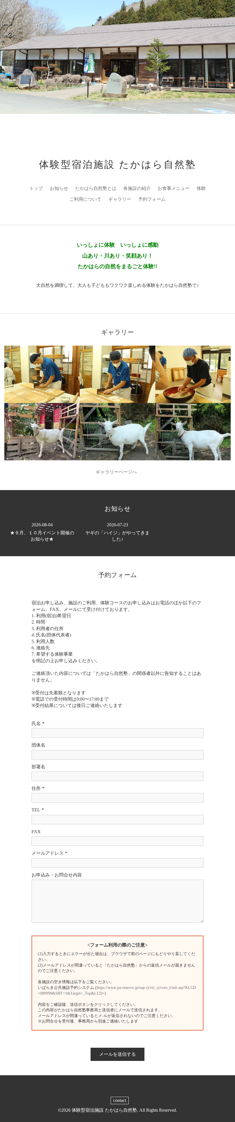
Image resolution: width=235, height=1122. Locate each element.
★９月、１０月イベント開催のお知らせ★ (42, 531)
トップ (36, 188)
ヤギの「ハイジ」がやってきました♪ (117, 531)
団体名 (38, 745)
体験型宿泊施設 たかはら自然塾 (117, 164)
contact (119, 1100)
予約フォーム (152, 199)
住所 (38, 788)
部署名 (38, 766)
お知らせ (59, 188)
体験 (201, 188)
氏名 (38, 723)
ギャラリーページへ (117, 472)
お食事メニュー (174, 188)
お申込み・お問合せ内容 (57, 874)
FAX (36, 831)
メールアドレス (49, 853)
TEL (38, 809)
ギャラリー (119, 199)
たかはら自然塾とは (95, 188)
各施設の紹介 (137, 188)
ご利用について (85, 199)
